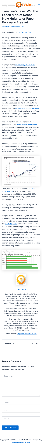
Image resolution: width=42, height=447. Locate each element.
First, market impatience (27, 125)
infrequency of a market (25, 65)
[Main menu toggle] (39, 4)
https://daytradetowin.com (27, 334)
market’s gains (11, 224)
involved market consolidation (27, 108)
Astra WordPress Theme (21, 442)
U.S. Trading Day (24, 32)
